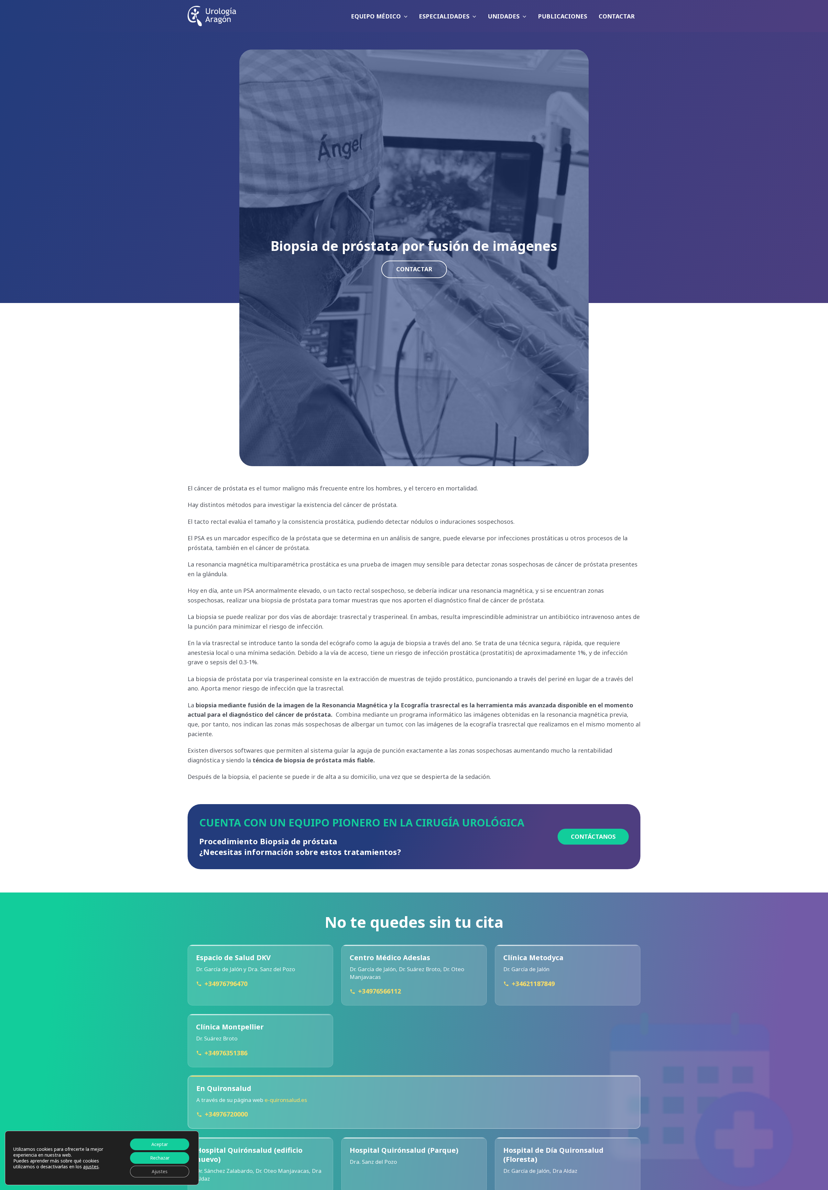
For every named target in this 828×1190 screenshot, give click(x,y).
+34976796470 (225, 983)
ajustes (91, 1167)
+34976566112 (379, 991)
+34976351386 (225, 1053)
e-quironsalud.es (286, 1100)
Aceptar (159, 1144)
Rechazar (159, 1158)
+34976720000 (226, 1114)
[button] (404, 16)
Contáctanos (593, 836)
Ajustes (160, 1171)
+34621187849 (533, 983)
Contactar (414, 269)
